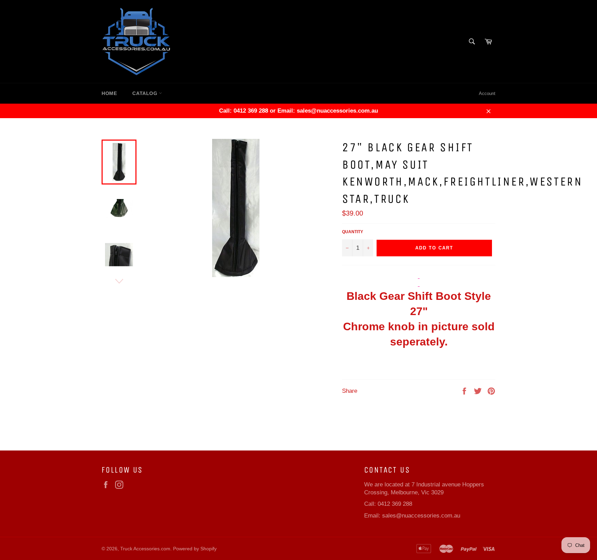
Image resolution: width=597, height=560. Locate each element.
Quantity (352, 231)
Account (487, 93)
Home (109, 93)
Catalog (145, 93)
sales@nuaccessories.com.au (421, 515)
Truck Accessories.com (145, 548)
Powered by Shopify (195, 548)
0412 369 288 (395, 504)
